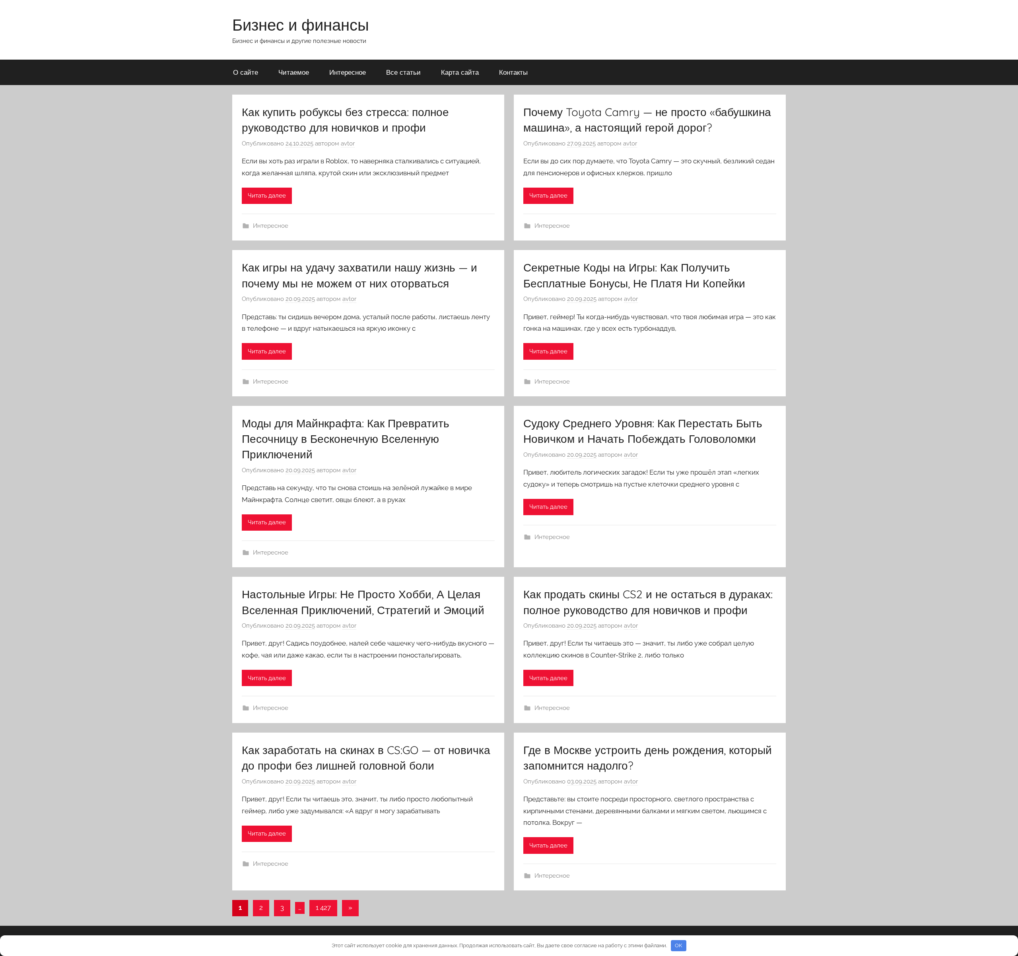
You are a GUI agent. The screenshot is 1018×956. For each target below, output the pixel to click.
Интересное (347, 72)
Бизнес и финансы (300, 25)
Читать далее (267, 195)
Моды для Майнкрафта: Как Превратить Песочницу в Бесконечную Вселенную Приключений (345, 438)
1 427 (323, 907)
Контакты (513, 72)
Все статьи (403, 72)
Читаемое (293, 72)
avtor (348, 143)
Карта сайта (460, 72)
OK (678, 945)
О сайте (245, 72)
